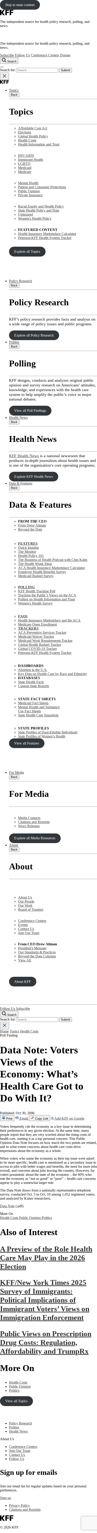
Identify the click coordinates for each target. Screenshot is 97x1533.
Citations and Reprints (34, 822)
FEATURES (28, 543)
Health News (18, 417)
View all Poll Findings (30, 410)
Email (24, 1118)
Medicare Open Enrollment (37, 624)
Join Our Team (28, 933)
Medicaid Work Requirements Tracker (45, 640)
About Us (25, 897)
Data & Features (20, 483)
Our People (26, 901)
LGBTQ (24, 164)
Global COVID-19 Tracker (37, 649)
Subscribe (7, 55)
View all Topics (16, 1401)
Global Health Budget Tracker (39, 645)
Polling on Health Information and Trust (46, 599)
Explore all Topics (27, 251)
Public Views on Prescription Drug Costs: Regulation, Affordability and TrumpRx (45, 1342)
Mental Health (28, 183)
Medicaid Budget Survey (36, 576)
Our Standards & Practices (37, 952)
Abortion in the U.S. (32, 670)
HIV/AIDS (26, 155)
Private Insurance (30, 195)
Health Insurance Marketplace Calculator (47, 234)
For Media (16, 772)
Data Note (7, 1206)
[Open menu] (2, 67)
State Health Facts (31, 682)
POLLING (26, 587)
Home (4, 1031)
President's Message (32, 948)
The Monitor (27, 552)
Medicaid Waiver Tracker (36, 636)
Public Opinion (29, 191)
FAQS (23, 616)
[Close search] (4, 76)
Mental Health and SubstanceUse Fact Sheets (39, 709)
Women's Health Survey (35, 603)
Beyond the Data (30, 529)
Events (23, 925)
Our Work (25, 905)
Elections (24, 132)
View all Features (26, 743)
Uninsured (25, 214)
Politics (47, 1218)
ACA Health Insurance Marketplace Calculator (51, 568)
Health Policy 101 (31, 556)
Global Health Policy (33, 136)
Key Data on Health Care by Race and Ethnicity (52, 674)
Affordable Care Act (32, 128)
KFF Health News (24, 456)
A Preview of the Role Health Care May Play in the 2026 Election (46, 1258)
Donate (65, 55)
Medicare (24, 172)
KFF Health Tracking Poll (36, 591)
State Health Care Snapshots (38, 715)
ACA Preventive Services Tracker (42, 632)
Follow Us (22, 55)
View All (24, 960)
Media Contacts (29, 818)
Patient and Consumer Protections (42, 187)
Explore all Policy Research (34, 335)
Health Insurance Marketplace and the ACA (49, 620)
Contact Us (26, 929)
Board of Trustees (30, 909)
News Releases (29, 826)
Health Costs (27, 140)
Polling (14, 342)
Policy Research (20, 281)
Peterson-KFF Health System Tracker (45, 238)
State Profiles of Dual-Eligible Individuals (47, 732)
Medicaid (24, 168)
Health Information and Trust (38, 144)
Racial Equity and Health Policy (41, 206)
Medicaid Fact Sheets (33, 703)
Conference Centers (45, 55)
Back (14, 94)
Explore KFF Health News (33, 477)
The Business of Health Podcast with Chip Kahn (52, 560)
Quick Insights (28, 547)
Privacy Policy (19, 1505)
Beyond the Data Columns (37, 956)
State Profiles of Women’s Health (41, 736)
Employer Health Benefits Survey (42, 572)
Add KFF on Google (69, 1118)
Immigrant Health (30, 160)
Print (8, 1118)
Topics (13, 90)
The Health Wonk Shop (35, 564)
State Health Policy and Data (38, 210)
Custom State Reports (33, 686)
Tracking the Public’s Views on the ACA (47, 595)
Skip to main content (20, 5)
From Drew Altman (32, 525)
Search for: (8, 70)
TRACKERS (28, 628)
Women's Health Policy (34, 218)
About (13, 845)
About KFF (22, 982)
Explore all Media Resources (34, 838)
